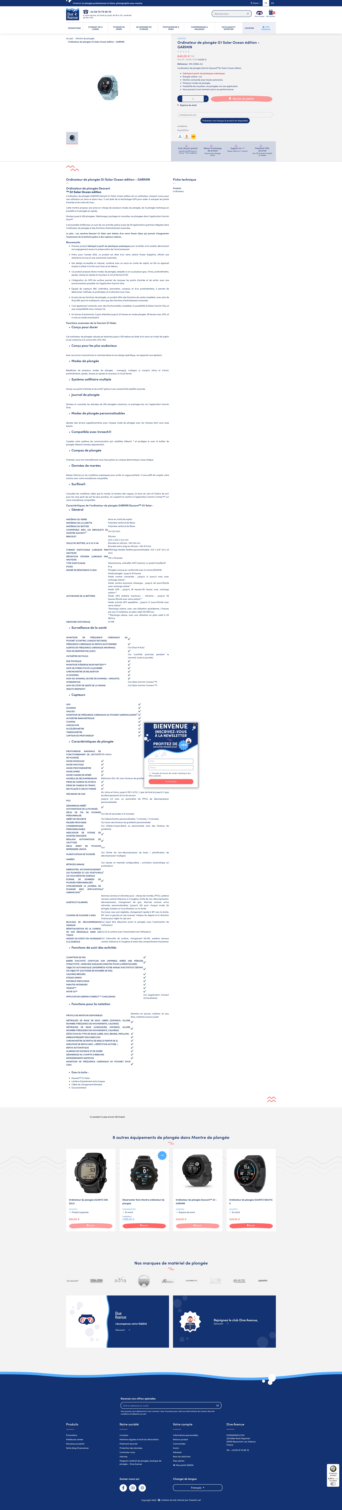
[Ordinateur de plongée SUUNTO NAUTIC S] (251, 1190)
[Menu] (337, 1465)
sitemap (123, 1456)
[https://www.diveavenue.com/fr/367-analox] (215, 1280)
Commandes (179, 1443)
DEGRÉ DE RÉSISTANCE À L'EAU (81, 569)
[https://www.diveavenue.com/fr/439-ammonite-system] (167, 1280)
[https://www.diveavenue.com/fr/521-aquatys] (262, 1280)
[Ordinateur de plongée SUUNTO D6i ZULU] (90, 1190)
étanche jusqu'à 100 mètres (117, 336)
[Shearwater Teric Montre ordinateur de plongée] (144, 1190)
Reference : (183, 63)
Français (196, 1487)
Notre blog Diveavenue (77, 1447)
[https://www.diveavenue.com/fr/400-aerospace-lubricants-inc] (143, 1280)
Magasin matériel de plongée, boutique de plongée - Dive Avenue (140, 1462)
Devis (256, 3)
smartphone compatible (96, 478)
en (272, 3)
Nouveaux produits (75, 1443)
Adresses (177, 1452)
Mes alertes (178, 1460)
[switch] (333, 1483)
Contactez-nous (127, 1452)
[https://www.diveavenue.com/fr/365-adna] (96, 1280)
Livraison (124, 1435)
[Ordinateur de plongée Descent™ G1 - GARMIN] (197, 1190)
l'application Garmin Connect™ (149, 496)
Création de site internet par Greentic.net (181, 1500)
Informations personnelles (185, 1435)
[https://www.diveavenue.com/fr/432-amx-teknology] (191, 1280)
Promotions (71, 1435)
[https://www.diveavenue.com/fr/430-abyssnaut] (120, 1280)
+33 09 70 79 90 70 (100, 11)
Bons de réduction (182, 1456)
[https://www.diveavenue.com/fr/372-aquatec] (238, 1280)
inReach (128, 441)
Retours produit (180, 1439)
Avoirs (176, 1447)
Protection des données (131, 1447)
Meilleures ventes (74, 1439)
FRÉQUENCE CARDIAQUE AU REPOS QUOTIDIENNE (91, 643)
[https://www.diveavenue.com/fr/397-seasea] (72, 1280)
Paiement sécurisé (128, 1443)
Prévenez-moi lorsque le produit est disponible (225, 120)
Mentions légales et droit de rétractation (139, 1439)
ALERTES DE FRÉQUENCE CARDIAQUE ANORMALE (90, 647)
